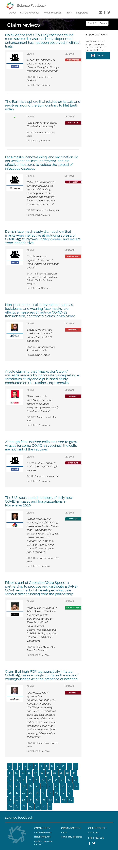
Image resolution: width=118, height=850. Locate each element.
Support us (82, 12)
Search (103, 23)
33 (68, 779)
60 (37, 799)
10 (63, 766)
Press (69, 12)
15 (23, 772)
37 (23, 786)
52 (50, 793)
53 (56, 793)
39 (37, 786)
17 (35, 772)
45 (76, 786)
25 (16, 779)
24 (10, 779)
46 (10, 793)
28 (36, 779)
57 (17, 799)
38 (30, 786)
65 (70, 799)
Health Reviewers (42, 837)
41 (50, 786)
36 (17, 786)
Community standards (71, 837)
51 (43, 793)
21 (61, 772)
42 (56, 786)
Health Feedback (52, 12)
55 (69, 793)
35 (10, 786)
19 (48, 772)
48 (23, 793)
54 (63, 793)
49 (30, 793)
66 (10, 806)
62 (50, 799)
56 (10, 799)
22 (67, 772)
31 (56, 779)
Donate (100, 55)
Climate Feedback (29, 12)
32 (62, 779)
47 (17, 793)
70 (37, 806)
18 (42, 772)
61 (43, 799)
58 (23, 799)
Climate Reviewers (43, 832)
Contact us (93, 832)
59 (30, 799)
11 (69, 766)
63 (57, 799)
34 (75, 779)
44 (69, 786)
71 (44, 806)
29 (42, 779)
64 (63, 799)
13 (10, 772)
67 (17, 806)
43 (63, 786)
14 (16, 772)
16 (29, 772)
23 (74, 772)
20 (54, 772)
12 (75, 766)
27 (29, 779)
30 (49, 779)
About (12, 12)
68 (24, 806)
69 (30, 806)
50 (37, 793)
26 (23, 779)
